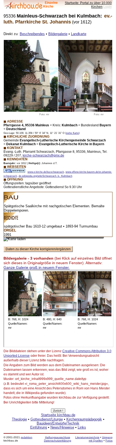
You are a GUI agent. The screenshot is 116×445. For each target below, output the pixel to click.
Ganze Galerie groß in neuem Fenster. (37, 267)
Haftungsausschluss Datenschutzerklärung (57, 439)
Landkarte (78, 34)
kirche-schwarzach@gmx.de (43, 155)
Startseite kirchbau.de (58, 415)
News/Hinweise (62, 427)
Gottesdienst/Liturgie (46, 419)
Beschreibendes (32, 34)
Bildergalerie (57, 34)
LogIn (107, 6)
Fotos (108, 440)
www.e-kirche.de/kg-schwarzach (46, 172)
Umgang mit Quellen (100, 439)
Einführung (38, 427)
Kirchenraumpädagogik (84, 419)
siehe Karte (72, 133)
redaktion (26, 437)
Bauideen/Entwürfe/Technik (58, 423)
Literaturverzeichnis (87, 437)
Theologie (19, 419)
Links (82, 427)
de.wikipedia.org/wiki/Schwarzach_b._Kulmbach (45, 176)
